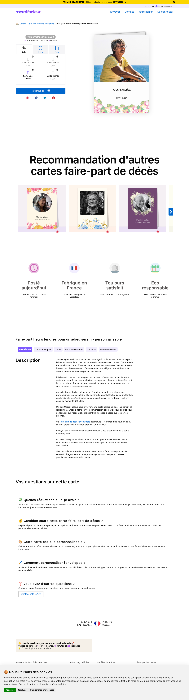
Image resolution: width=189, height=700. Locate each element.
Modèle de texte (108, 349)
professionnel (166, 6)
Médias (85, 662)
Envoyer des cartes (146, 662)
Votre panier (145, 11)
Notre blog (75, 662)
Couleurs (91, 349)
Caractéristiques (43, 349)
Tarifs (58, 349)
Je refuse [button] (22, 690)
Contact (129, 11)
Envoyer (115, 11)
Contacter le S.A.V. (31, 594)
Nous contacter (23, 662)
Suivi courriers (40, 662)
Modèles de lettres (106, 662)
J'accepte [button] (10, 690)
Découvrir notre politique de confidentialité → (43, 684)
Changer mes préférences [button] (41, 690)
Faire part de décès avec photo (41, 24)
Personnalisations (74, 349)
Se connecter (165, 11)
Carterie (23, 24)
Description (25, 349)
